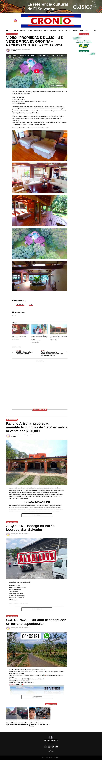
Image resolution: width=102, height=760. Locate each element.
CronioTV (67, 30)
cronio (14, 50)
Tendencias (74, 30)
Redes (86, 30)
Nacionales (22, 30)
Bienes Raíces (53, 30)
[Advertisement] (40, 384)
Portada (16, 30)
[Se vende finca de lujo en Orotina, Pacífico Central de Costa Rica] (20, 329)
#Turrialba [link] (11, 684)
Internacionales (38, 30)
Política (30, 30)
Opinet (81, 30)
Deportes (60, 30)
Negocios (46, 30)
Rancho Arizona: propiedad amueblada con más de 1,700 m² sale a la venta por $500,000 (58, 336)
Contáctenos (51, 751)
